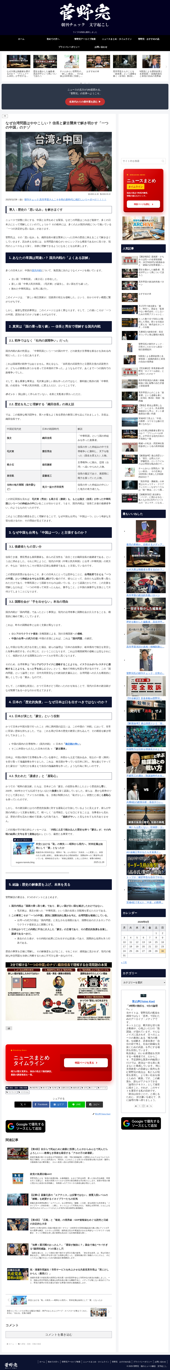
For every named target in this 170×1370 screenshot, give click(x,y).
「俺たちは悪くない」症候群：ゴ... (145, 827)
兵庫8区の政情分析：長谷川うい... (144, 802)
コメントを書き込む (58, 1334)
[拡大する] (108, 965)
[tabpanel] (18, 66)
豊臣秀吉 (35, 1088)
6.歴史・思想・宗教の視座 (17, 1088)
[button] (94, 1105)
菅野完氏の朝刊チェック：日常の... (145, 673)
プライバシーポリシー (142, 1362)
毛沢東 (54, 1088)
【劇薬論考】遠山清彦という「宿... (145, 723)
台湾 (85, 1088)
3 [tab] (89, 83)
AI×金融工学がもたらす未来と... (143, 852)
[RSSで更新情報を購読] (151, 1106)
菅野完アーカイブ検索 (71, 1362)
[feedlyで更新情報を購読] (147, 1106)
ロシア (93, 1088)
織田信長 (76, 1088)
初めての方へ (53, 1362)
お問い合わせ (160, 1362)
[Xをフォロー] (139, 1106)
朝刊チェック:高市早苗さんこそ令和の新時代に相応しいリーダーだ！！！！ (65, 199)
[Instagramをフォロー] (143, 1106)
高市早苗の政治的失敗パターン (143, 595)
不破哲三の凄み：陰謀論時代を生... (145, 775)
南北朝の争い (72, 744)
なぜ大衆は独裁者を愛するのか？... (145, 569)
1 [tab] (81, 83)
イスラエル (25, 1092)
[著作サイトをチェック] (136, 1106)
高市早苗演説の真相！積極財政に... (145, 646)
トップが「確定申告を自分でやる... (145, 877)
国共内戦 (36, 270)
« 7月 (124, 962)
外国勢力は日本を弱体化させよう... (145, 749)
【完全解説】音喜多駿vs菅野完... (144, 698)
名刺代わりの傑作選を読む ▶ (85, 101)
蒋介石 (45, 1088)
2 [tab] (85, 83)
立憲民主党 (65, 1088)
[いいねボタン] (9, 1028)
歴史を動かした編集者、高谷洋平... (145, 621)
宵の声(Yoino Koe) (143, 1001)
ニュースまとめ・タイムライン (96, 1362)
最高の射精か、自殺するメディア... (145, 544)
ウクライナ (12, 1092)
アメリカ (103, 1088)
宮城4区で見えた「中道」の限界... (144, 902)
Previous (3, 67)
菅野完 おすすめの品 (121, 1362)
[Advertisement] (143, 135)
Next (166, 67)
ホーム (42, 1362)
